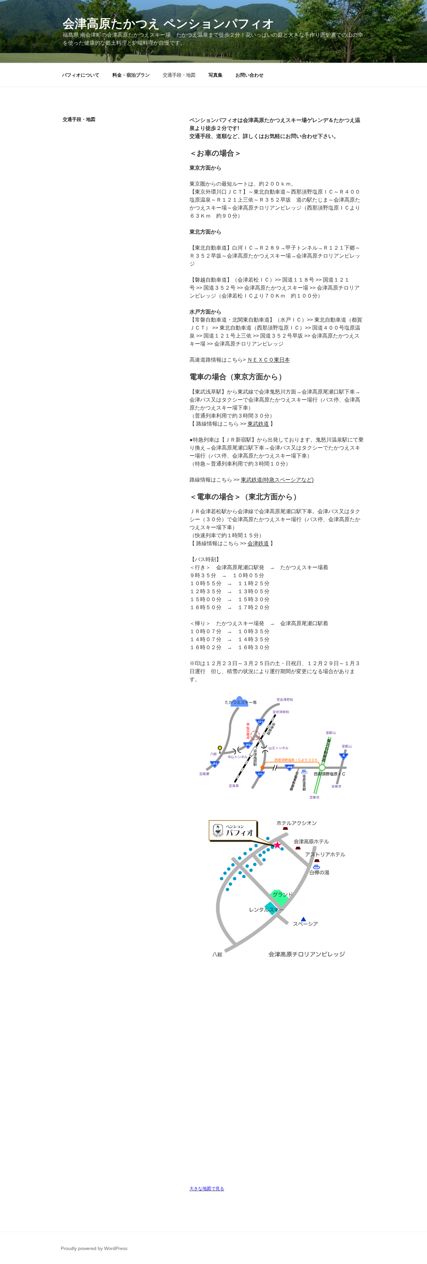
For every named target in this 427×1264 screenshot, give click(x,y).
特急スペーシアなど (288, 480)
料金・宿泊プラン (131, 75)
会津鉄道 (258, 543)
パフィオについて (80, 75)
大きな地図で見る (206, 1188)
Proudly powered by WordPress (94, 1248)
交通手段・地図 (179, 75)
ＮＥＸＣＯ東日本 (268, 360)
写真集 (215, 75)
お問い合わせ (250, 75)
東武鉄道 (258, 424)
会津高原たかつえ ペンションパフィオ (169, 23)
